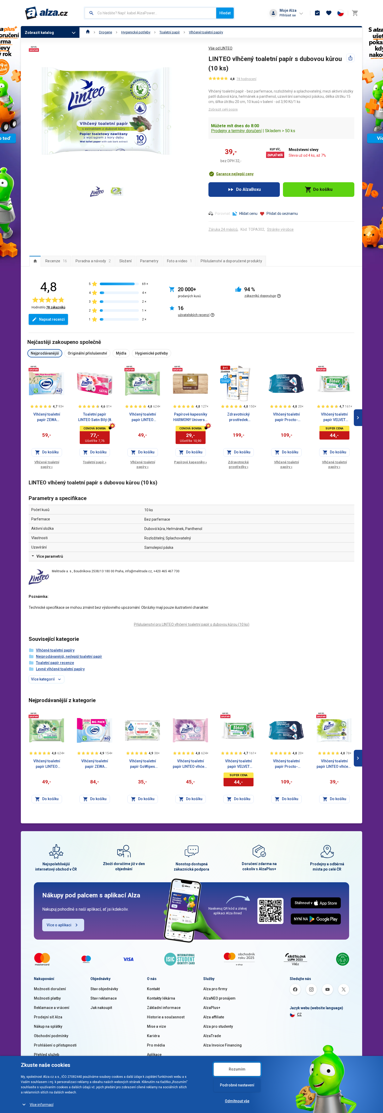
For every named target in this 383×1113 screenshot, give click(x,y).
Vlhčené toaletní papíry (206, 32)
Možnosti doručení (50, 989)
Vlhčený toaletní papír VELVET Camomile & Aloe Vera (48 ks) (334, 417)
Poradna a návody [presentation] (93, 261)
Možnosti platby (47, 998)
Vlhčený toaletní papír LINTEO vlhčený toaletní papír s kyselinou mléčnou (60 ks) (190, 764)
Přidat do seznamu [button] (282, 213)
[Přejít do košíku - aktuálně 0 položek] (355, 13)
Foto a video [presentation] (179, 261)
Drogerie (105, 32)
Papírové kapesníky (190, 462)
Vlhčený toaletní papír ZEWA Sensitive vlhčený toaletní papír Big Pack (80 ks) (94, 764)
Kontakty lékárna (161, 998)
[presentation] (35, 261)
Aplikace (154, 1055)
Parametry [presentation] (149, 261)
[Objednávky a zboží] (317, 13)
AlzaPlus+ (211, 1008)
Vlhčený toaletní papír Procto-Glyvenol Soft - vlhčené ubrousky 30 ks (286, 417)
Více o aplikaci (59, 925)
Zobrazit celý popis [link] (223, 109)
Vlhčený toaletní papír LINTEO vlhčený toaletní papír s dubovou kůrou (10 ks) (334, 764)
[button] (231, 174)
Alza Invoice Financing (222, 1045)
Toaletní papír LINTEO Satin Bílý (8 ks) (94, 417)
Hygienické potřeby (135, 32)
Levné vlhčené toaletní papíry (60, 669)
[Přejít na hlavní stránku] (46, 13)
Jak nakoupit (101, 1008)
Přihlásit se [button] (288, 15)
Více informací (41, 1105)
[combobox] (150, 13)
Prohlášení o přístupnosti (55, 1045)
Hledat (225, 13)
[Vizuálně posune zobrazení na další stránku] (358, 417)
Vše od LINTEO (220, 48)
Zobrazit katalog (39, 33)
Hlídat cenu (248, 213)
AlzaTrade (212, 1036)
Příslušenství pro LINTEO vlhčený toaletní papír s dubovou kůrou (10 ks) (191, 624)
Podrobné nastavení (237, 1085)
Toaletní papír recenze (55, 663)
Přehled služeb (46, 1055)
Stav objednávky (104, 989)
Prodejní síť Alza (48, 1017)
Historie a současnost (165, 1017)
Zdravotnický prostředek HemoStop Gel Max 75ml (238, 417)
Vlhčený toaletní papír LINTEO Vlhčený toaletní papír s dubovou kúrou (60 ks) (142, 417)
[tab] (35, 261)
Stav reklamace (103, 998)
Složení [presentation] (125, 261)
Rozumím (237, 1069)
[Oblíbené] (329, 13)
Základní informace (164, 1008)
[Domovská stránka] (88, 32)
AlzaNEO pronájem (219, 998)
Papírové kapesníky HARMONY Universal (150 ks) (190, 417)
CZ (299, 1014)
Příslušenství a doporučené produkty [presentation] (231, 261)
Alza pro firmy (215, 989)
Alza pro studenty (218, 1026)
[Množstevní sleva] (33, 368)
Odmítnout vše (237, 1101)
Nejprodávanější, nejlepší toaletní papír (69, 656)
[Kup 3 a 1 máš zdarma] (225, 369)
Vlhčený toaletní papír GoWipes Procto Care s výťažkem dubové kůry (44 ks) (142, 764)
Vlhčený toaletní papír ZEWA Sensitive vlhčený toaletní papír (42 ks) (46, 417)
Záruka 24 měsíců (223, 229)
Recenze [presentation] (56, 261)
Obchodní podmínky (51, 1036)
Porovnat (222, 213)
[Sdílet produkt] (350, 58)
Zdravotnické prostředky (238, 464)
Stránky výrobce (280, 229)
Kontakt (153, 989)
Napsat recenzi (52, 319)
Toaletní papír (169, 32)
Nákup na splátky (48, 1026)
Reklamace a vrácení (51, 1008)
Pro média (156, 1045)
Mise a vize (156, 1026)
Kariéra (153, 1036)
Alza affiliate (213, 1017)
